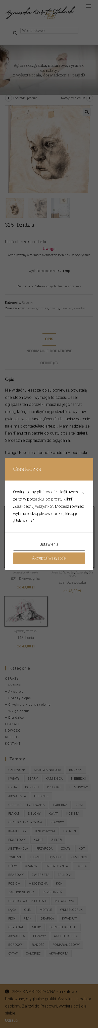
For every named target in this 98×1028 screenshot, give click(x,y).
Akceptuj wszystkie (49, 558)
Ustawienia (49, 544)
